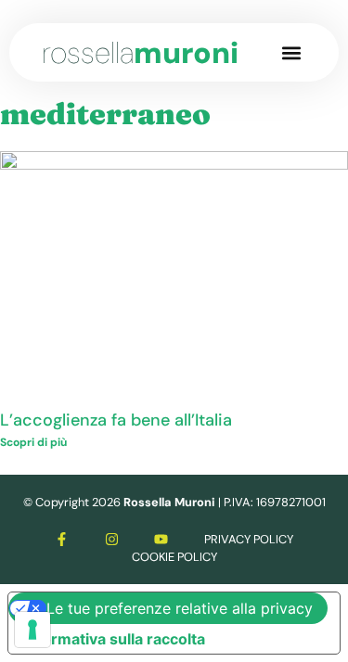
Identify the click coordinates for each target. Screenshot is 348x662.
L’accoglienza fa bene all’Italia (116, 420)
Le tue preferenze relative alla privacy (179, 608)
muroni (140, 52)
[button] (291, 52)
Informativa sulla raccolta (114, 639)
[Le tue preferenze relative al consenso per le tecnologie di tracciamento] (32, 629)
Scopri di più (33, 442)
